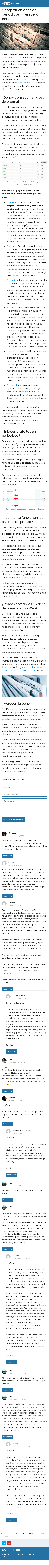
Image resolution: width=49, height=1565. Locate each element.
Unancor (11, 351)
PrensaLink (12, 385)
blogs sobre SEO (26, 82)
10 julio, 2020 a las (15, 865)
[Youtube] (9, 1543)
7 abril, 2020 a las (14, 906)
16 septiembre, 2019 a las (17, 1063)
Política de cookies (29, 1554)
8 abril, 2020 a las (19, 999)
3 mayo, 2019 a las (19, 1133)
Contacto (7, 1557)
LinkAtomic (12, 202)
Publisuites (12, 246)
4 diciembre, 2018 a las (21, 1259)
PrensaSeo (12, 307)
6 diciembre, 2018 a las (17, 1186)
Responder (7, 856)
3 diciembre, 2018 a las (17, 1209)
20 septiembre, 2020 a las (18, 836)
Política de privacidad (11, 1554)
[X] (4, 1543)
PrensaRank (13, 280)
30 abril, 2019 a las (15, 1101)
